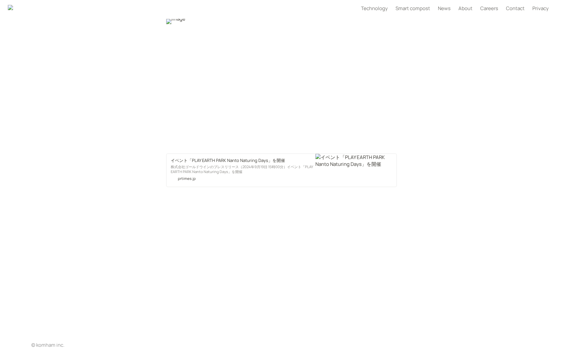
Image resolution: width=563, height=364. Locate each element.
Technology (374, 8)
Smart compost (413, 8)
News (444, 8)
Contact (515, 8)
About (465, 8)
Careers (489, 8)
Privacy (540, 8)
